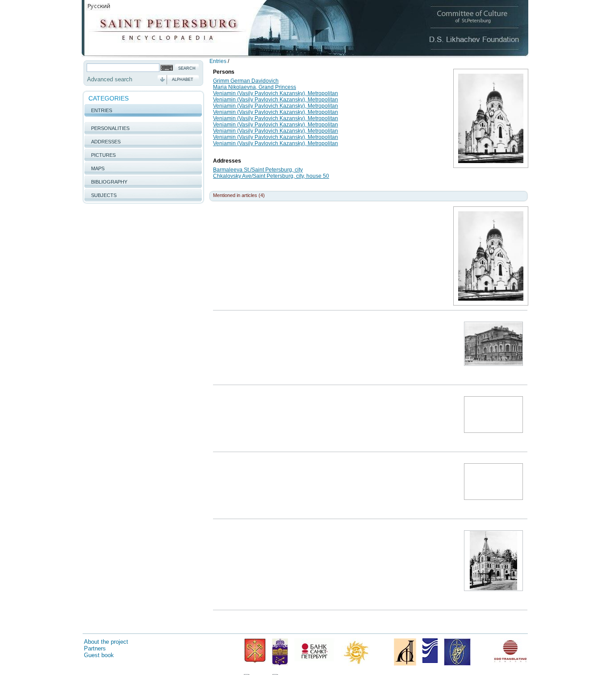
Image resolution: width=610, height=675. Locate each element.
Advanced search (109, 79)
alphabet (182, 79)
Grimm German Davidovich (246, 81)
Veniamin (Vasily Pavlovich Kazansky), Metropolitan (275, 93)
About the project (106, 641)
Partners (95, 648)
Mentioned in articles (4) (239, 195)
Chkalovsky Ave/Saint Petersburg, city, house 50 (271, 176)
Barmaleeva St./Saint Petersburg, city (258, 170)
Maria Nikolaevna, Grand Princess (254, 87)
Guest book (99, 655)
